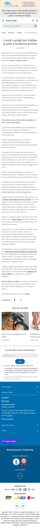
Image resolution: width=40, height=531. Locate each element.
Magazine (11, 33)
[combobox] (20, 25)
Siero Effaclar (17, 219)
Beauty (19, 33)
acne (27, 294)
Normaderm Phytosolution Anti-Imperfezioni (21, 252)
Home (4, 33)
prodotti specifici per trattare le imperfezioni (16, 192)
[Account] (33, 20)
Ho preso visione (19, 366)
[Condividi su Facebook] (14, 300)
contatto (10, 415)
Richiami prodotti (7, 419)
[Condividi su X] (20, 300)
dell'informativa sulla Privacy (24, 366)
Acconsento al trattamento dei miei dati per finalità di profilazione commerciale (21, 377)
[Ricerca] (35, 26)
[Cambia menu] (3, 20)
